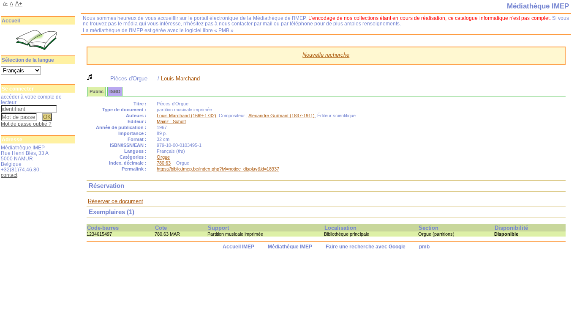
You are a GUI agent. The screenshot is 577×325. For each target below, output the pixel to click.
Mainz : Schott (171, 121)
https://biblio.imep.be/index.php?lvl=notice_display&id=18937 (218, 168)
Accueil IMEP (238, 247)
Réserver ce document (115, 201)
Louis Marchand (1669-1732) (186, 115)
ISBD (114, 91)
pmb (424, 247)
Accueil (11, 21)
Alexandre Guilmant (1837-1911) (281, 115)
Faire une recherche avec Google (366, 247)
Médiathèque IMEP (290, 247)
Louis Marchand (180, 78)
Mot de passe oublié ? (26, 124)
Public (96, 91)
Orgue (163, 157)
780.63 (164, 162)
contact (9, 175)
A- (5, 3)
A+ (18, 3)
